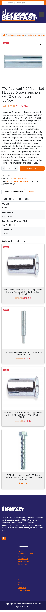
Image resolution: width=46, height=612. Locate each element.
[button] (40, 44)
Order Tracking (24, 590)
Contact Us (22, 564)
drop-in (26, 181)
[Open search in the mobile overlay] (23, 3)
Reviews (30, 192)
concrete (18, 181)
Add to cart (32, 168)
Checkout (22, 588)
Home (20, 551)
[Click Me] (4, 538)
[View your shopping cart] (23, 14)
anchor (10, 181)
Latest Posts (23, 559)
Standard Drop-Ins (19, 178)
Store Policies (23, 561)
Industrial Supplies (16, 35)
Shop (20, 580)
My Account (23, 582)
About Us (21, 556)
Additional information (13, 192)
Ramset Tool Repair (26, 553)
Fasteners (31, 35)
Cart (19, 585)
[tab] (13, 191)
